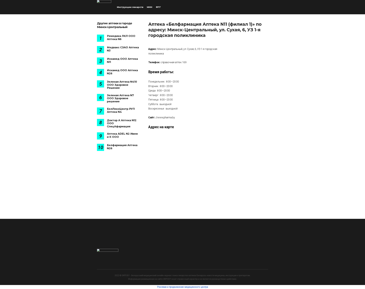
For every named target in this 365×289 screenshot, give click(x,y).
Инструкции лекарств (130, 7)
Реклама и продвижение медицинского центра (182, 287)
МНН (149, 7)
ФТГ (158, 7)
